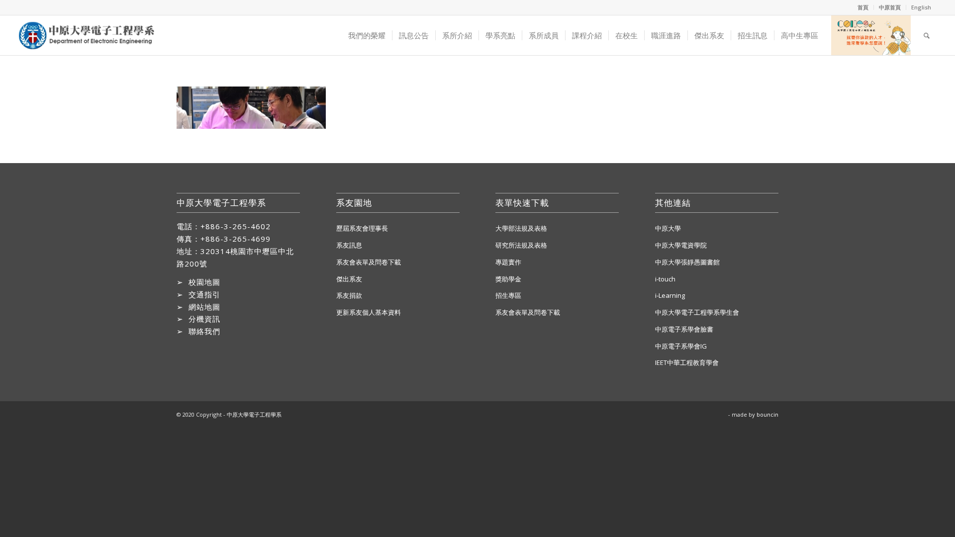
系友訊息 (349, 245)
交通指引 (204, 294)
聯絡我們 (204, 331)
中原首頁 (890, 7)
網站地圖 (204, 307)
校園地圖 (204, 282)
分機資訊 (204, 319)
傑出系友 (349, 278)
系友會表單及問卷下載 (368, 262)
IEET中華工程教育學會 (687, 362)
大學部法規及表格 (521, 228)
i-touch (665, 278)
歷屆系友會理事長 (362, 228)
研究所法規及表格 (521, 245)
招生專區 (508, 295)
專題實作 (508, 262)
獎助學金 (508, 278)
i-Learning (670, 295)
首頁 (863, 7)
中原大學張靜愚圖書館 (687, 262)
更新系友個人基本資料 (368, 312)
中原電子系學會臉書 (684, 329)
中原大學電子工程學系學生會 (697, 312)
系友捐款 (349, 295)
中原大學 (668, 228)
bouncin (767, 414)
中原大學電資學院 (681, 245)
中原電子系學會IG (681, 346)
